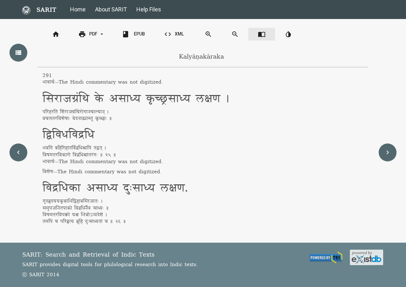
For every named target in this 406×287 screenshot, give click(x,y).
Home (78, 9)
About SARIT (111, 9)
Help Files (148, 9)
